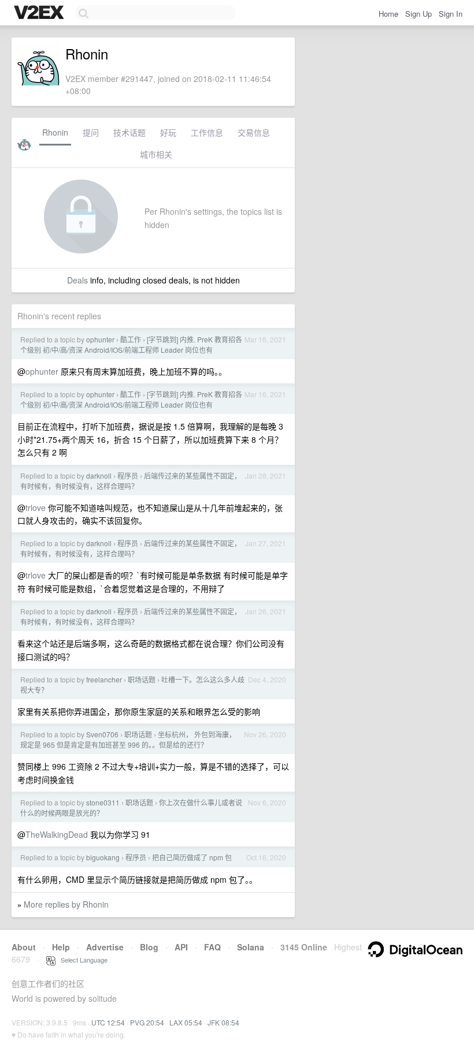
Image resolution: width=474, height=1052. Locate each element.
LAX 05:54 (185, 1022)
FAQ (212, 947)
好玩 (168, 132)
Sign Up (418, 13)
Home (388, 13)
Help (61, 947)
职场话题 (141, 679)
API (181, 947)
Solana (250, 947)
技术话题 (129, 132)
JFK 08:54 (223, 1022)
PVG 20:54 (147, 1022)
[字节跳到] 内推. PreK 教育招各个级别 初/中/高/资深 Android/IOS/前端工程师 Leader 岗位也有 (131, 344)
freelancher (104, 679)
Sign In (450, 13)
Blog (149, 947)
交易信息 (254, 132)
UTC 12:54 (108, 1022)
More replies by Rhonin (66, 904)
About (24, 947)
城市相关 (156, 154)
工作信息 (207, 132)
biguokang (103, 857)
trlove (35, 507)
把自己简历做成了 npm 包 (192, 857)
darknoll (99, 475)
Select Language (81, 959)
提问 (91, 132)
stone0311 (103, 802)
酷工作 (130, 339)
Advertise (105, 947)
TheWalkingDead (56, 834)
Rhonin (55, 132)
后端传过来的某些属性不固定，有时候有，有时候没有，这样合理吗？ (130, 481)
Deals (77, 280)
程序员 (127, 475)
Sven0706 (102, 734)
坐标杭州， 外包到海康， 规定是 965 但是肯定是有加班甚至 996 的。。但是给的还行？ (128, 739)
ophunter (100, 339)
